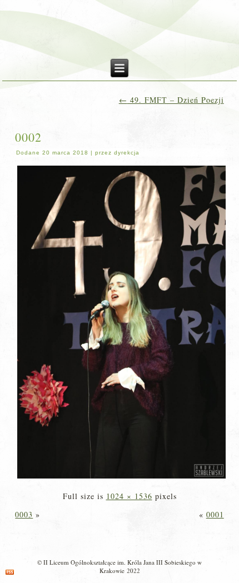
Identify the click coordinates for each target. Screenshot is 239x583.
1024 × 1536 (129, 496)
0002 (28, 137)
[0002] (121, 477)
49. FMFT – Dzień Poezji (171, 99)
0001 (215, 514)
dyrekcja (127, 153)
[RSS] (10, 572)
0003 (24, 514)
